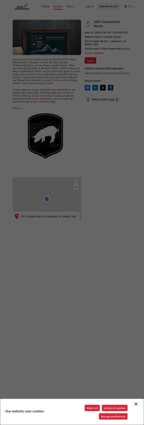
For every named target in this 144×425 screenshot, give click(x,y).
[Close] (135, 403)
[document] (72, 412)
